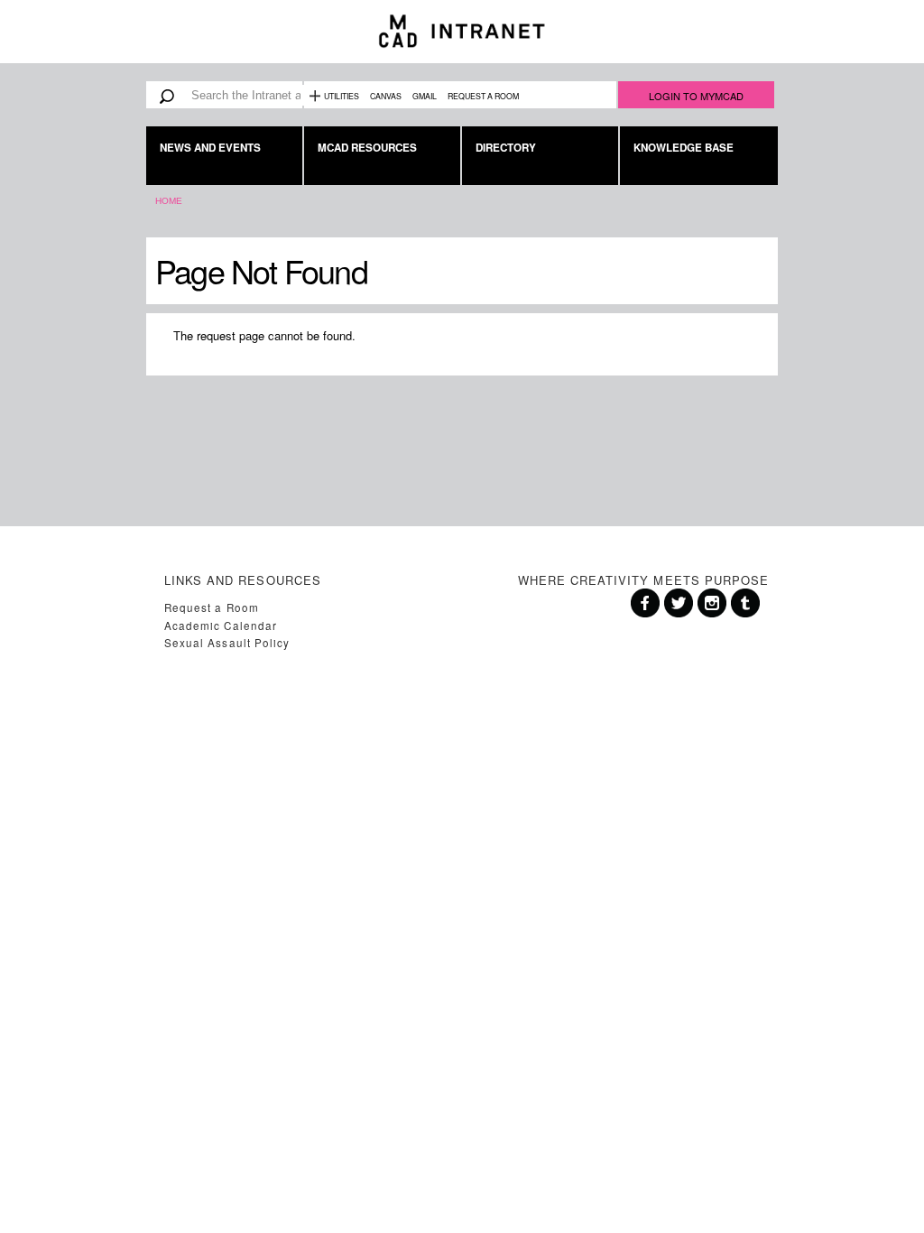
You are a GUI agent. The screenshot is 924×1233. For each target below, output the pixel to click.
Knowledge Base (683, 147)
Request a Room (483, 96)
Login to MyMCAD (696, 95)
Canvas (386, 96)
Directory (506, 147)
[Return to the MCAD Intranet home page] (462, 32)
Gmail (424, 96)
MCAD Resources (367, 147)
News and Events (210, 147)
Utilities (341, 96)
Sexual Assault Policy (227, 642)
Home (168, 201)
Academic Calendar (220, 625)
